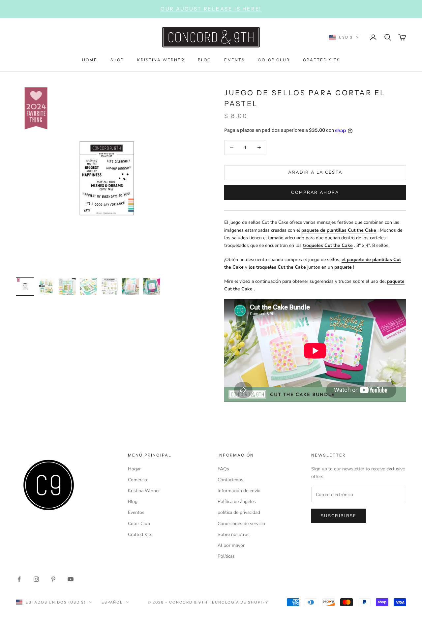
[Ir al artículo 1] (25, 286)
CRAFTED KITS (321, 59)
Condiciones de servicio (241, 523)
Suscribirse (339, 516)
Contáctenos (230, 480)
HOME (89, 59)
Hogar (134, 469)
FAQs (223, 469)
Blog (132, 501)
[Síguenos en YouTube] (70, 579)
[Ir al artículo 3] (67, 286)
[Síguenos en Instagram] (36, 579)
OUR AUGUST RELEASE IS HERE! (211, 9)
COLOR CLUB (274, 59)
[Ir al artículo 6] (130, 286)
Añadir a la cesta (315, 172)
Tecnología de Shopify (239, 602)
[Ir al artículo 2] (46, 286)
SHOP (117, 59)
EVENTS (234, 59)
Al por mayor (231, 545)
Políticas (226, 556)
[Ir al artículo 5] (109, 286)
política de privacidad (239, 512)
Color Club (139, 523)
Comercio (137, 480)
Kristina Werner (144, 491)
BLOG (204, 59)
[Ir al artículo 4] (88, 286)
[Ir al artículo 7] (151, 286)
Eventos (136, 512)
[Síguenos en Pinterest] (53, 579)
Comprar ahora (315, 192)
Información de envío (239, 491)
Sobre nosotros (234, 534)
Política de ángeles (237, 501)
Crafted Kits (140, 534)
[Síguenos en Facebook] (19, 579)
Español (112, 602)
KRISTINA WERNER (160, 59)
